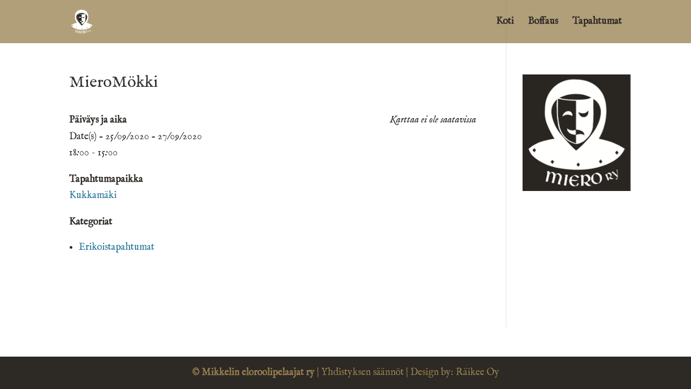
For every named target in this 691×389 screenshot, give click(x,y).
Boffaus (543, 23)
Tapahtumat (597, 23)
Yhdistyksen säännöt (362, 372)
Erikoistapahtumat (116, 247)
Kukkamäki (93, 195)
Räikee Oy (477, 372)
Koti (505, 23)
